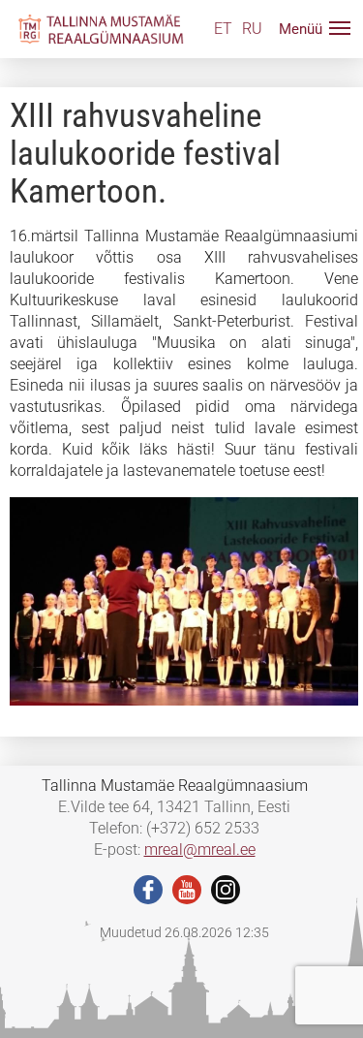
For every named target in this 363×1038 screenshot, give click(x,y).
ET (223, 28)
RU (252, 28)
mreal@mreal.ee (200, 849)
